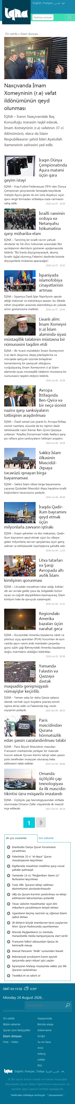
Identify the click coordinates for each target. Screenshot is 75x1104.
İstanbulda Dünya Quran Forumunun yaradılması (34, 848)
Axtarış (42, 1053)
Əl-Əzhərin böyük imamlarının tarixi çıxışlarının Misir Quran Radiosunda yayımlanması (40, 924)
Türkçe (40, 1071)
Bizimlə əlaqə (45, 1024)
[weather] (26, 989)
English (37, 3)
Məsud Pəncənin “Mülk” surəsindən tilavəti (37, 951)
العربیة (49, 1071)
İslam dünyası (29, 34)
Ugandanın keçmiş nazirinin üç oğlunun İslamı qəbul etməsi (39, 915)
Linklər (41, 1059)
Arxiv (40, 1047)
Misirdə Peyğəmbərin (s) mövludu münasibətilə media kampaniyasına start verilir (40, 933)
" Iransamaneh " (55, 1095)
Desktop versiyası (43, 17)
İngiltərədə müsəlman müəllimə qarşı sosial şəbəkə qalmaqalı (38, 867)
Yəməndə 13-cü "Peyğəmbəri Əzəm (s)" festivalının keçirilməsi (36, 877)
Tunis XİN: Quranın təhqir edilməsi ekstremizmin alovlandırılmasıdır (32, 886)
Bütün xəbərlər (12, 1024)
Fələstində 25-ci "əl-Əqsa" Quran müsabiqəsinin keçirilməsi (31, 858)
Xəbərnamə (44, 1030)
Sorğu (41, 1036)
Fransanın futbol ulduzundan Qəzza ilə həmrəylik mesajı (35, 943)
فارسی (57, 3)
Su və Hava (44, 1042)
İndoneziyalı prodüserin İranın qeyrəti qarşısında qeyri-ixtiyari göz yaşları (34, 958)
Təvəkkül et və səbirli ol (26, 975)
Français (48, 3)
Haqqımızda (45, 1018)
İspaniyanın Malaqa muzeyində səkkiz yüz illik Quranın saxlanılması (39, 968)
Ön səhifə (11, 34)
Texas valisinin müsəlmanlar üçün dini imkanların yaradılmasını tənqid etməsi (35, 905)
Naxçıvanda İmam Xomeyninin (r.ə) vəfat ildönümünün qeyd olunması (30, 96)
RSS (40, 1065)
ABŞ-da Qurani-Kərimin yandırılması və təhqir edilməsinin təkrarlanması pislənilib (39, 896)
